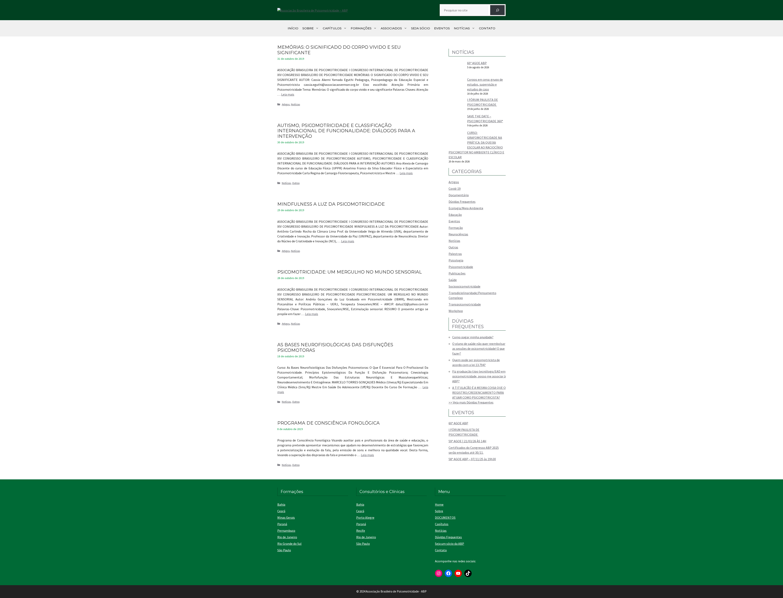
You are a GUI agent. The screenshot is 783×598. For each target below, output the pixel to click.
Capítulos (332, 28)
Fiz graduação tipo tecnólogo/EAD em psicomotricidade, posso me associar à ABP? (479, 376)
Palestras (455, 254)
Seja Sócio (420, 28)
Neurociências (458, 234)
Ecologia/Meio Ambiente (466, 208)
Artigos (286, 104)
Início (293, 28)
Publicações (457, 273)
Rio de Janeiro (287, 537)
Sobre (308, 28)
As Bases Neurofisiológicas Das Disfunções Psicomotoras (335, 347)
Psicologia (456, 260)
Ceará (281, 511)
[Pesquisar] (497, 10)
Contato (487, 28)
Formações (361, 28)
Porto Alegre (365, 517)
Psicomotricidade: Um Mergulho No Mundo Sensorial (349, 272)
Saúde (453, 280)
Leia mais (287, 94)
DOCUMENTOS (445, 517)
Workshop (456, 311)
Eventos (442, 28)
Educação (455, 215)
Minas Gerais (286, 517)
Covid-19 (455, 188)
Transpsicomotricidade (465, 304)
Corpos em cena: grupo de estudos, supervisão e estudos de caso (485, 84)
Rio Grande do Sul (289, 544)
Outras (296, 183)
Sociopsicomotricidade (464, 286)
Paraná (282, 524)
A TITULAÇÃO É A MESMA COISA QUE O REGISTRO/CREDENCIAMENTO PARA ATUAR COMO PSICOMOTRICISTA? (479, 392)
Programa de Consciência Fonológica (328, 423)
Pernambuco (286, 530)
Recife (360, 530)
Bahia (281, 504)
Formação (456, 228)
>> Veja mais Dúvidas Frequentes (471, 402)
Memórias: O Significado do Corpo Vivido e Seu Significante (339, 49)
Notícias (462, 28)
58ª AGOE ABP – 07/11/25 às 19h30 (472, 459)
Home (439, 504)
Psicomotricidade (461, 267)
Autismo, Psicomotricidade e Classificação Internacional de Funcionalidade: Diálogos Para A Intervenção (346, 131)
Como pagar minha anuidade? (472, 337)
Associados (391, 28)
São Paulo (284, 550)
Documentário (459, 195)
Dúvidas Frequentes (462, 202)
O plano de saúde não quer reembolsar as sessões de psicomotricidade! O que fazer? (478, 348)
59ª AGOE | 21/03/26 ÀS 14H (467, 441)
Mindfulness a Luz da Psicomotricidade (331, 204)
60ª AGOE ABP (477, 63)
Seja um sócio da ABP (449, 544)
